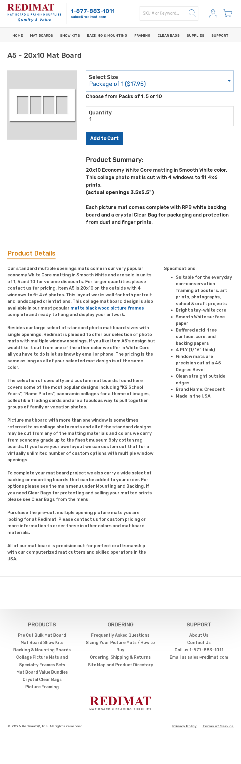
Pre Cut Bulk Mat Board (42, 635)
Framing (142, 35)
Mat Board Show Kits (42, 642)
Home (17, 35)
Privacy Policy (184, 726)
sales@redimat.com (88, 17)
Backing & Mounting (107, 35)
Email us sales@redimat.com (199, 657)
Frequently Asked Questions (120, 635)
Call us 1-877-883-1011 (199, 650)
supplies (195, 35)
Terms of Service (218, 726)
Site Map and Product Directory (120, 664)
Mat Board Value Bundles (42, 672)
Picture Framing (42, 686)
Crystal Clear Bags (42, 679)
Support (220, 35)
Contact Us (199, 642)
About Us (198, 635)
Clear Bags (169, 35)
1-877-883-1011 (93, 11)
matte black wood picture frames (107, 308)
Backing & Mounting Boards (42, 650)
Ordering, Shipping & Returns (120, 657)
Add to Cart (104, 138)
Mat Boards (41, 35)
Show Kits (70, 35)
